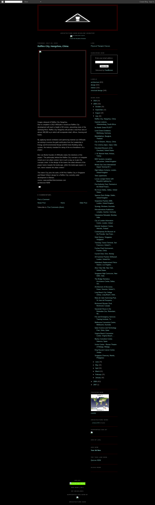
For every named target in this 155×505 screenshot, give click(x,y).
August (98, 113)
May (97, 365)
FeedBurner (109, 70)
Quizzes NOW (96, 460)
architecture (95, 82)
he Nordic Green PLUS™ (103, 127)
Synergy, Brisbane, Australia (105, 206)
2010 (95, 101)
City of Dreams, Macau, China (105, 142)
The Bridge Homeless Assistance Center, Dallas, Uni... (105, 281)
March (97, 371)
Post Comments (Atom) (55, 207)
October (98, 107)
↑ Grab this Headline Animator (77, 38)
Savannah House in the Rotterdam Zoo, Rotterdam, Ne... (105, 311)
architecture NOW (96, 422)
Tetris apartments (101, 176)
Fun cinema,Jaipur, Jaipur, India (106, 145)
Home (63, 203)
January (98, 378)
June (97, 362)
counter (93, 413)
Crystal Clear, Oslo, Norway (104, 254)
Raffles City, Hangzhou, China (53, 46)
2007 (95, 385)
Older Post (83, 203)
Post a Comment (43, 199)
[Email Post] (39, 187)
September (99, 110)
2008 (95, 381)
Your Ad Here (96, 450)
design (93, 85)
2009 (95, 104)
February (98, 374)
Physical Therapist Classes (100, 46)
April (97, 368)
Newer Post (42, 203)
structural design (97, 90)
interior (93, 88)
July (97, 116)
